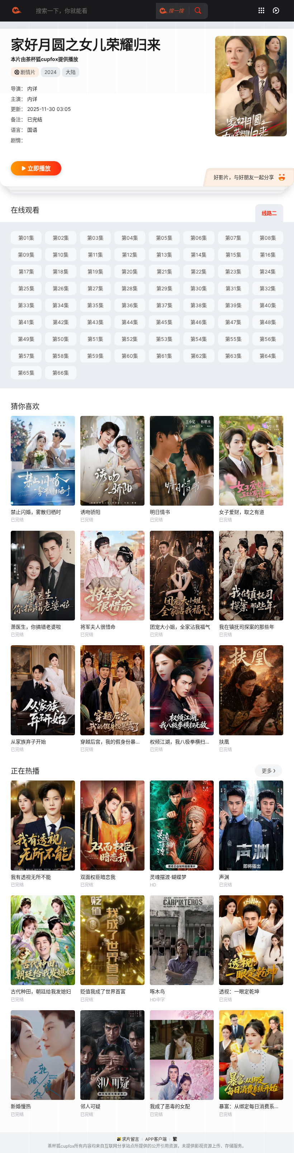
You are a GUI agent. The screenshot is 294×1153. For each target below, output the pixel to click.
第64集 (268, 356)
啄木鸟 (157, 991)
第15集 (233, 255)
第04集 (130, 238)
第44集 (130, 322)
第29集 (164, 288)
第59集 (95, 356)
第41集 (26, 322)
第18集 (60, 271)
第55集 (233, 339)
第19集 (95, 271)
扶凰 (224, 742)
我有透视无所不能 (31, 877)
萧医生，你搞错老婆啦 (36, 627)
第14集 (199, 255)
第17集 (26, 271)
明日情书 (160, 512)
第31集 (233, 288)
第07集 (233, 238)
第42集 (61, 322)
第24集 (268, 271)
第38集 (198, 305)
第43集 (95, 322)
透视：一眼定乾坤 (239, 991)
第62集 (199, 356)
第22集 (199, 271)
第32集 (268, 288)
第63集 (233, 356)
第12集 (129, 255)
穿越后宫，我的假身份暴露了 (112, 742)
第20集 (130, 271)
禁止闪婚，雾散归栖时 (36, 512)
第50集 (60, 339)
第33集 (26, 305)
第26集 (61, 288)
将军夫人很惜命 (97, 627)
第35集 (95, 305)
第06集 (198, 238)
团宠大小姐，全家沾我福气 (180, 627)
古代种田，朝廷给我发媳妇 (41, 991)
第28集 (130, 288)
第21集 (164, 271)
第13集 (164, 255)
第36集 (130, 305)
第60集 (130, 356)
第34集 (60, 305)
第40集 (268, 305)
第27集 (95, 288)
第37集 (164, 305)
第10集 (60, 255)
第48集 (268, 322)
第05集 (164, 238)
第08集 (268, 238)
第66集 (60, 373)
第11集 (95, 255)
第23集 (233, 271)
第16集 (268, 255)
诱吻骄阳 (90, 512)
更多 (267, 771)
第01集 (26, 238)
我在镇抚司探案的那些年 (246, 627)
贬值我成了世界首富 (102, 991)
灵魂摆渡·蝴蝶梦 (168, 877)
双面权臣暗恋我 (97, 877)
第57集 (26, 356)
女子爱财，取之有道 (241, 512)
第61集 (164, 356)
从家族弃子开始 (28, 742)
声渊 (224, 877)
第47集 (233, 322)
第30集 (198, 288)
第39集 (233, 305)
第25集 (26, 288)
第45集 (164, 322)
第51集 (95, 339)
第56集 (268, 339)
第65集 (26, 373)
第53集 (164, 339)
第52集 (130, 339)
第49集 (26, 339)
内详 (32, 99)
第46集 (198, 322)
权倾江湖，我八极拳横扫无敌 (182, 742)
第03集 (95, 238)
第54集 (198, 339)
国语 (32, 130)
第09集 (26, 255)
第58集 (60, 356)
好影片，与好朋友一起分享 (244, 177)
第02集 (61, 238)
